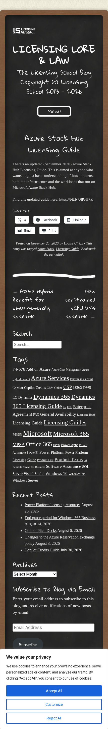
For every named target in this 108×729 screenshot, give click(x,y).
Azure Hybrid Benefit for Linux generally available (33, 303)
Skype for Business (34, 467)
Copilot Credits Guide (42, 550)
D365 (77, 387)
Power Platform (51, 452)
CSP (67, 387)
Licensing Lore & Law (54, 54)
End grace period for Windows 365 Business (60, 518)
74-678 (19, 369)
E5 (64, 407)
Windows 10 (56, 473)
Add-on (32, 369)
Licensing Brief (86, 414)
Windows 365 (77, 474)
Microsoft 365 (71, 433)
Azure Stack (46, 249)
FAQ (36, 414)
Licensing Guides (65, 422)
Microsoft (37, 433)
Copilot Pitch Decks (41, 530)
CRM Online (54, 388)
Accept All (54, 691)
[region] (54, 689)
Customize (54, 705)
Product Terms (69, 459)
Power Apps (69, 445)
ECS (69, 407)
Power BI (32, 452)
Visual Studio (34, 474)
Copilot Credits (35, 388)
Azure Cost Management (66, 369)
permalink (56, 254)
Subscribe (28, 644)
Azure (44, 369)
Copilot (18, 388)
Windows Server (25, 480)
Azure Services (50, 377)
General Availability (58, 414)
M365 (17, 435)
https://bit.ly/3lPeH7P (75, 199)
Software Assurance (63, 466)
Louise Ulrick (73, 243)
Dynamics (25, 397)
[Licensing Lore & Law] (54, 31)
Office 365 (39, 444)
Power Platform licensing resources (52, 505)
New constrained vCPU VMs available (80, 303)
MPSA (19, 444)
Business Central (81, 379)
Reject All (54, 718)
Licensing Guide (67, 249)
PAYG (56, 445)
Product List (45, 460)
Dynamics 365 (51, 396)
